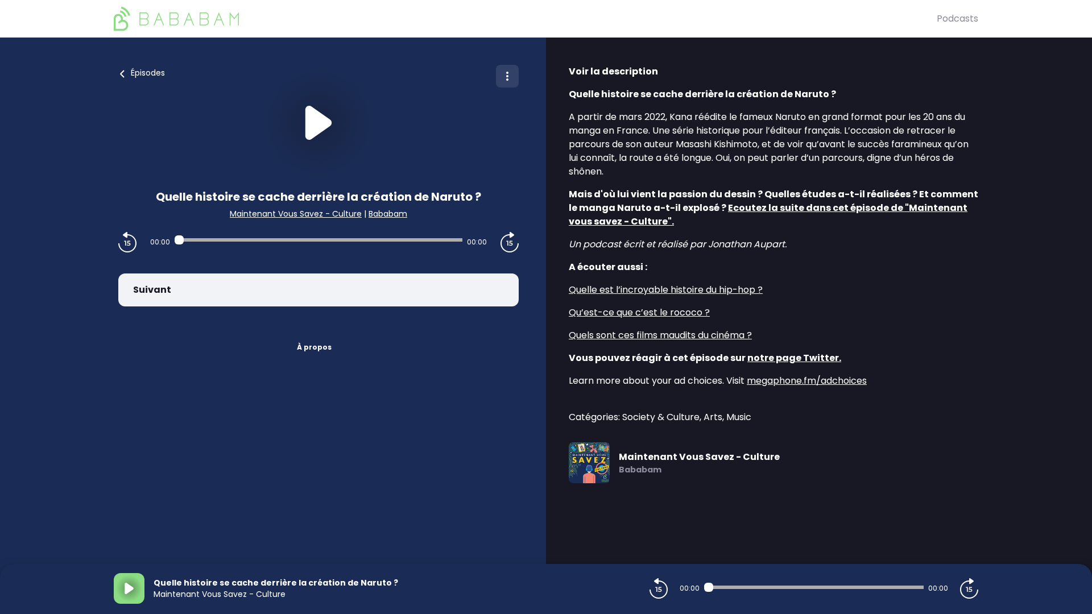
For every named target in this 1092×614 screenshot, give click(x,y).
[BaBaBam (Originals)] (525, 19)
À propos (314, 347)
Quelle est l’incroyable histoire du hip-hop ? (666, 289)
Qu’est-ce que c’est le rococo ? (639, 312)
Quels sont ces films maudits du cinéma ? (660, 335)
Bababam (388, 213)
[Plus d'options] (507, 76)
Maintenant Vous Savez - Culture (296, 213)
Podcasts (957, 18)
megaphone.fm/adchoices (807, 380)
